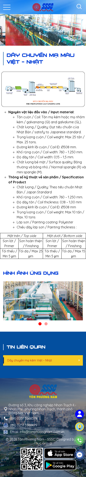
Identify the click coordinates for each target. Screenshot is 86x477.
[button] (40, 323)
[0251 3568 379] (79, 440)
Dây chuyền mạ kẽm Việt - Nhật (29, 360)
